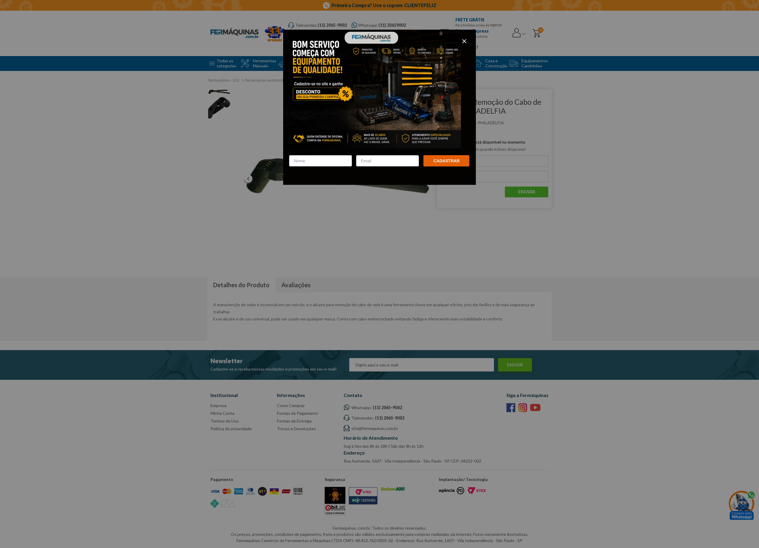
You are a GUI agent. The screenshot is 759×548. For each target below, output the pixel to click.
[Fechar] (464, 41)
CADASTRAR (446, 160)
